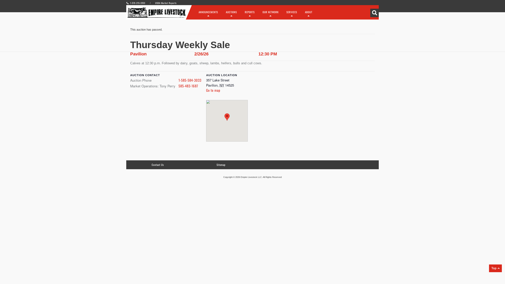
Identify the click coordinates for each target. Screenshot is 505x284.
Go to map (213, 90)
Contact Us (158, 165)
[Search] (374, 13)
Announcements (208, 12)
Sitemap (221, 165)
